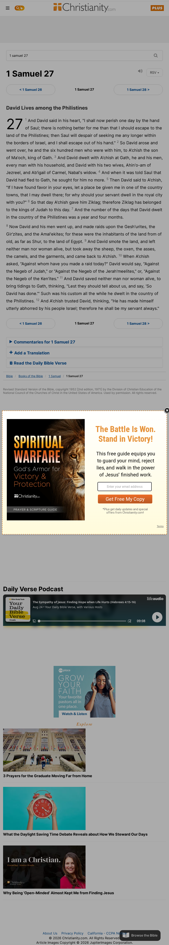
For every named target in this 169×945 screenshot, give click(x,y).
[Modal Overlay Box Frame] (84, 472)
